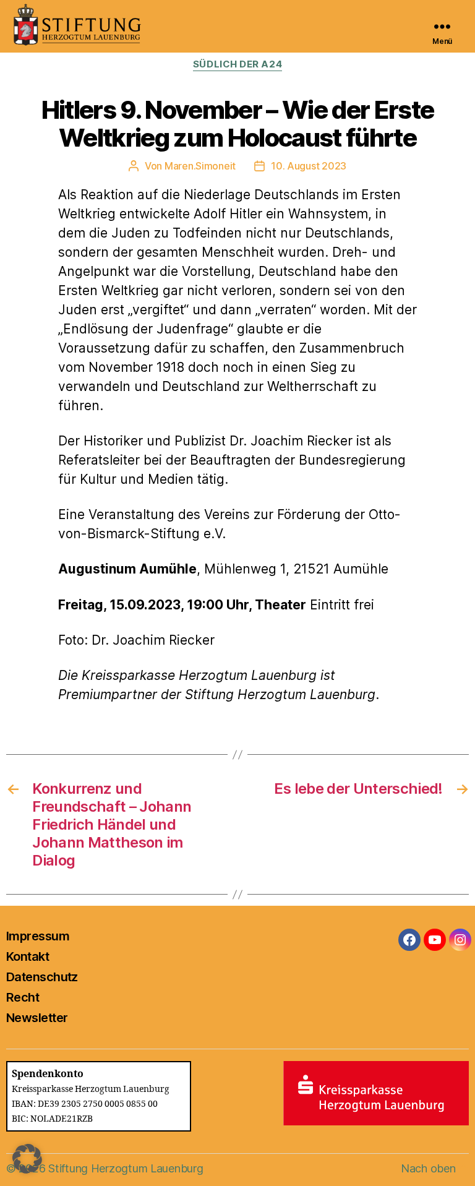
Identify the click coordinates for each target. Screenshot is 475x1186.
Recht (22, 997)
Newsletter (36, 1017)
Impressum (37, 936)
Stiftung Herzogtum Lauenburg (125, 1168)
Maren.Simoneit (200, 166)
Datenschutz (42, 976)
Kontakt (27, 956)
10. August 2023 (308, 166)
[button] (27, 1159)
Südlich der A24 (237, 64)
